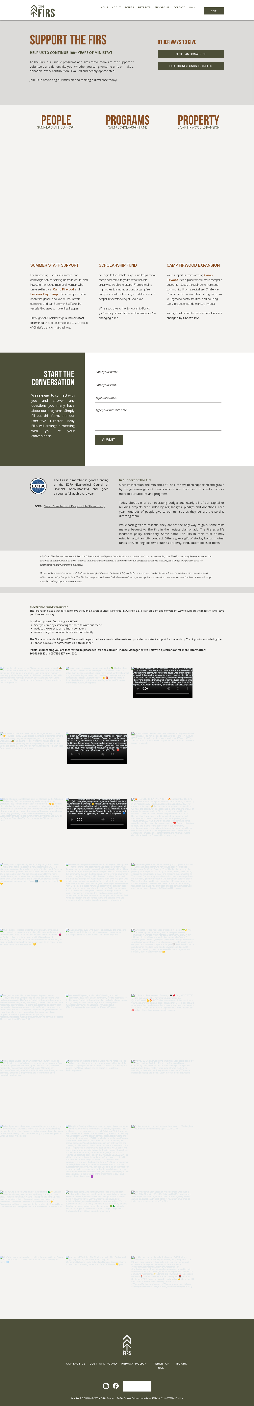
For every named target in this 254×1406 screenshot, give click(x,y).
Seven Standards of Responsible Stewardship (74, 506)
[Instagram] (106, 1386)
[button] (116, 11)
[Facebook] (116, 1386)
